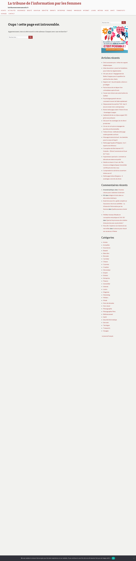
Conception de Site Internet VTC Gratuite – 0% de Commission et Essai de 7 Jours (115, 151)
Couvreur (106, 264)
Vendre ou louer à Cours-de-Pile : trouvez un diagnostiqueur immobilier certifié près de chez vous (115, 165)
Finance (69, 10)
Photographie (107, 309)
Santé (112, 10)
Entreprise (61, 10)
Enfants (53, 10)
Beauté (29, 10)
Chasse (105, 261)
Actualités (11, 10)
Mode (107, 10)
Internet (86, 10)
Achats (3, 10)
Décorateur (106, 270)
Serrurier (106, 322)
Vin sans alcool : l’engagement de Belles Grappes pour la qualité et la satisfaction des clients (114, 76)
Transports (120, 10)
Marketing (106, 295)
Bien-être (45, 10)
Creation (106, 267)
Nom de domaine (108, 303)
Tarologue (106, 325)
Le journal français (107, 336)
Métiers (100, 10)
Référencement (108, 314)
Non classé (106, 306)
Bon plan (37, 10)
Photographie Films (109, 311)
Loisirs (93, 10)
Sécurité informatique (110, 320)
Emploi (105, 273)
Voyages (4, 13)
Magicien (106, 292)
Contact (12, 13)
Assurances (21, 10)
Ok (113, 558)
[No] (134, 558)
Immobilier (77, 10)
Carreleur (106, 259)
